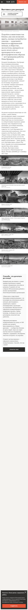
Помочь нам (22, 2)
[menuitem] (2, 2)
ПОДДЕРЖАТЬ (14, 606)
